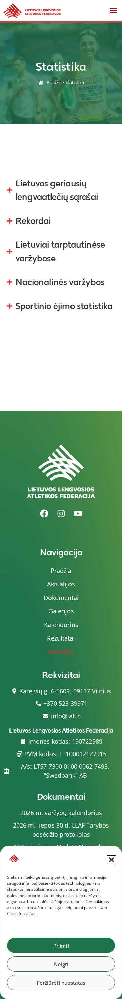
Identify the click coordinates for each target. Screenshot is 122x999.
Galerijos (61, 611)
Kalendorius (61, 625)
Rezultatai (61, 638)
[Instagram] (61, 513)
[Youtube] (77, 513)
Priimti (61, 945)
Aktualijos (61, 584)
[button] (111, 859)
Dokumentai (61, 598)
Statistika (61, 652)
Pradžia (54, 82)
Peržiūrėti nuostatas (61, 982)
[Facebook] (44, 513)
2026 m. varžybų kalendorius (61, 813)
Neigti (61, 964)
